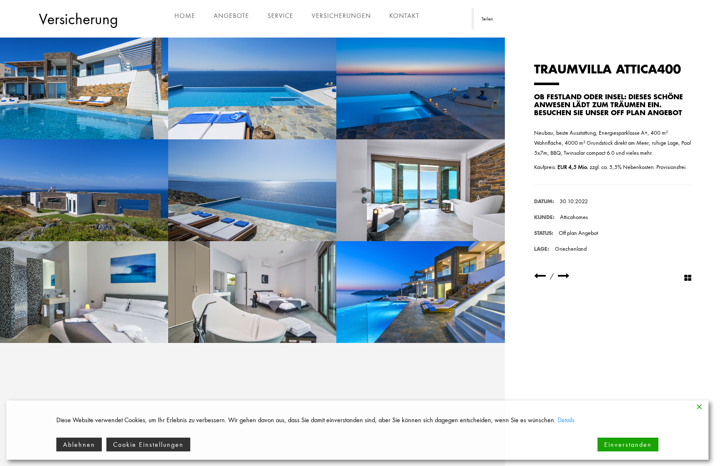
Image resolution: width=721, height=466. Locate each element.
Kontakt (404, 15)
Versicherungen (341, 15)
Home (184, 15)
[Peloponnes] (540, 276)
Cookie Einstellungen (148, 444)
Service (280, 15)
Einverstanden (628, 444)
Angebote (231, 15)
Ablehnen (79, 444)
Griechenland (571, 248)
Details (566, 420)
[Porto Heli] (564, 276)
